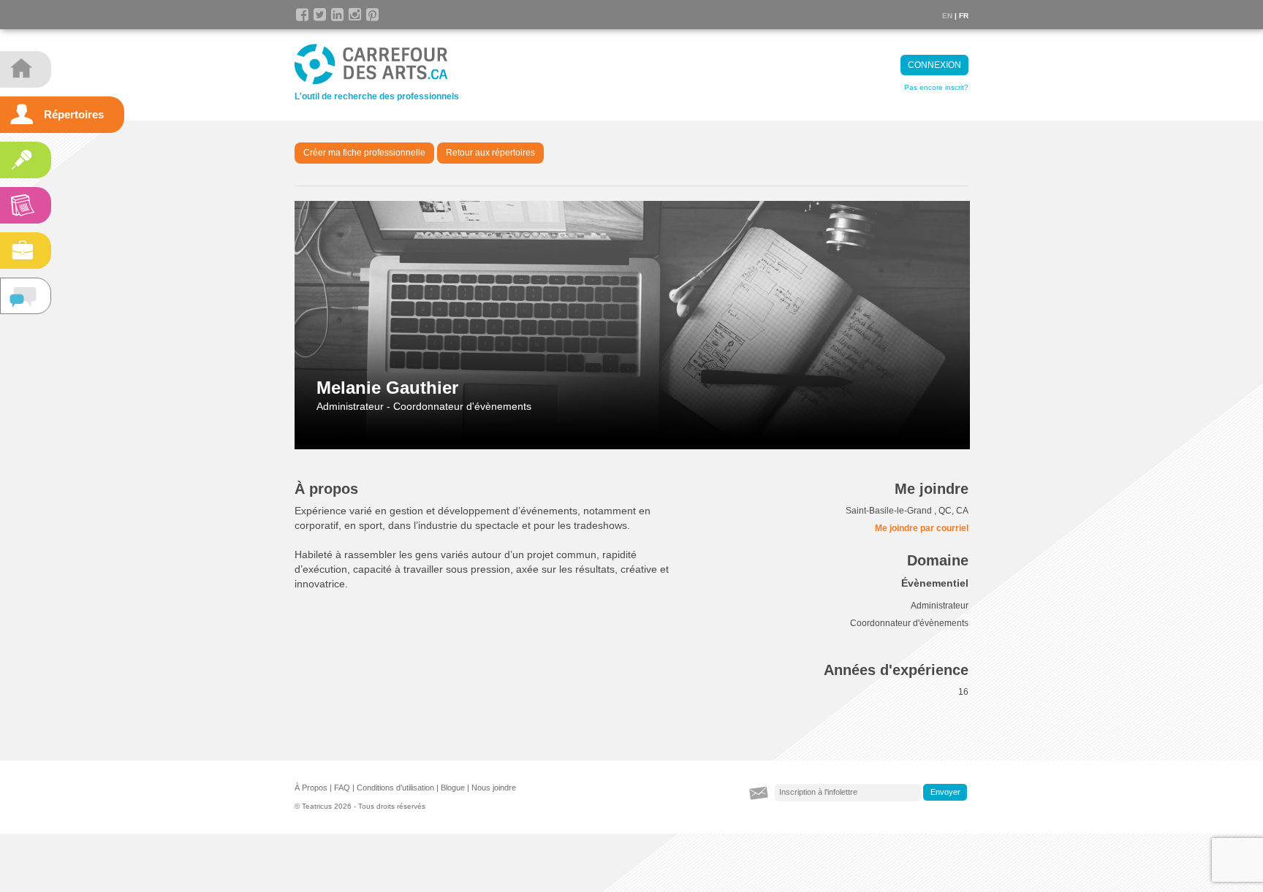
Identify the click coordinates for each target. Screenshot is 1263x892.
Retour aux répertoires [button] (490, 153)
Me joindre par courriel (921, 528)
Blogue (453, 787)
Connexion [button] (934, 65)
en (947, 16)
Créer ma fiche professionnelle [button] (364, 153)
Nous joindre (493, 787)
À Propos (311, 787)
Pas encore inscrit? (936, 87)
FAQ (342, 787)
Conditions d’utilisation (395, 787)
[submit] (945, 792)
